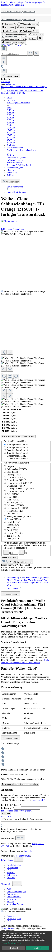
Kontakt (10, 901)
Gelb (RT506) (13, 494)
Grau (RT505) (13, 497)
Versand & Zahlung (15, 904)
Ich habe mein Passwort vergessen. (16, 811)
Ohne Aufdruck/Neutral (17, 458)
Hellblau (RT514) (14, 502)
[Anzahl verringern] (6, 552)
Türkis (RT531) (14, 536)
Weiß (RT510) (13, 538)
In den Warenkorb (9, 558)
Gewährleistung (14, 896)
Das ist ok (37, 948)
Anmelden (5, 81)
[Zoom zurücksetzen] (10, 376)
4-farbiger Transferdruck (17, 453)
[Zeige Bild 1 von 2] (2, 356)
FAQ (9, 870)
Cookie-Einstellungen (16, 891)
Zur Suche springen (33, 2)
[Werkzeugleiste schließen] (40, 38)
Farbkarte (11, 872)
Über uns (11, 877)
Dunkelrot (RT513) (15, 491)
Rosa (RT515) (13, 527)
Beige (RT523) (13, 466)
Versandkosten (7, 928)
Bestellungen (41, 86)
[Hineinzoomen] (16, 376)
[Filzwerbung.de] (26, 221)
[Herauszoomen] (4, 376)
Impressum (11, 899)
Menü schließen (12, 76)
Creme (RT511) (14, 474)
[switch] (10, 24)
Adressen (31, 86)
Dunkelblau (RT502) (16, 477)
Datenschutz (12, 894)
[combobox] (14, 54)
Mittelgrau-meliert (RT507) (19, 516)
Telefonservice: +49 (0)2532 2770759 (18, 11)
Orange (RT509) (14, 519)
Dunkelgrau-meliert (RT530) (19, 483)
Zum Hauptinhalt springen (13, 2)
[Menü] (4, 48)
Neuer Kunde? (38, 800)
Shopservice (6, 884)
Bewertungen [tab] (13, 588)
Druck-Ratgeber (14, 865)
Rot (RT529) (12, 530)
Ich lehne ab (13, 948)
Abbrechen (6, 816)
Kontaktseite (29, 851)
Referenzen (12, 875)
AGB (9, 889)
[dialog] (26, 941)
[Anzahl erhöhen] (22, 552)
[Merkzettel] (2, 67)
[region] (26, 319)
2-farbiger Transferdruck (17, 447)
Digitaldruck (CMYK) (16, 456)
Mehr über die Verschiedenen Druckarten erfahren (25, 661)
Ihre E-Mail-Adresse (11, 805)
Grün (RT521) (13, 500)
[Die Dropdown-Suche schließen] (36, 53)
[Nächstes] (10, 352)
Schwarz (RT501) (14, 533)
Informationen (7, 860)
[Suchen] (30, 53)
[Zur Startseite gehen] (11, 45)
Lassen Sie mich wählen (11, 943)
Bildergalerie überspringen (12, 229)
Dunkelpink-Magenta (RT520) (20, 488)
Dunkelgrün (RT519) (16, 486)
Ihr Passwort (7, 808)
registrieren (10, 84)
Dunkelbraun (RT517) (16, 480)
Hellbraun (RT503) (15, 505)
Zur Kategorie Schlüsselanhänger (21, 150)
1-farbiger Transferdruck (17, 444)
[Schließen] (2, 373)
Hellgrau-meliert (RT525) (18, 508)
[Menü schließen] (8, 105)
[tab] (28, 581)
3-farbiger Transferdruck (17, 450)
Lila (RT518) (12, 513)
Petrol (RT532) (13, 522)
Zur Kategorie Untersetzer (18, 102)
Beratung (11, 916)
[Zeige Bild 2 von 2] (5, 356)
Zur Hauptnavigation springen (23, 3)
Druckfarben (12, 867)
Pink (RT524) (13, 525)
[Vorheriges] (4, 352)
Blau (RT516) (13, 472)
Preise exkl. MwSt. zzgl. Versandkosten (18, 436)
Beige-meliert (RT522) (17, 469)
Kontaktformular (23, 856)
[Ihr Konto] (4, 71)
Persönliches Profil (18, 86)
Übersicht (5, 86)
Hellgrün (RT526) (15, 511)
